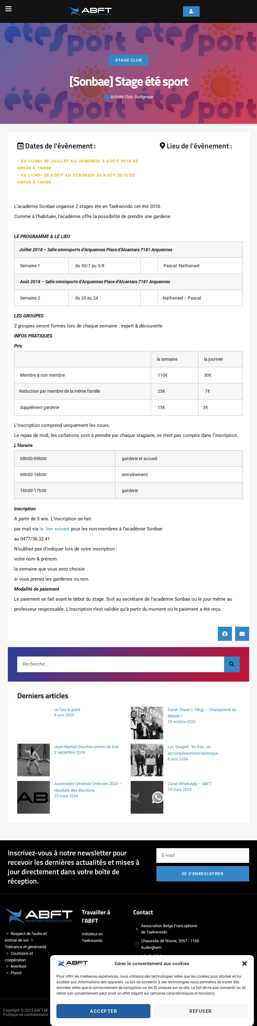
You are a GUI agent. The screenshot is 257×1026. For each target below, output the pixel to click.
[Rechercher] (232, 664)
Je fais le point (67, 709)
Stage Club (128, 60)
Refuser (200, 1011)
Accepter (103, 1011)
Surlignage (143, 96)
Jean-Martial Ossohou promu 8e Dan (86, 746)
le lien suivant (54, 529)
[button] (244, 963)
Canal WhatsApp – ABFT (190, 783)
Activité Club (122, 96)
